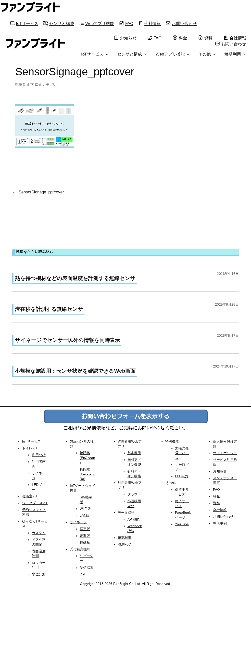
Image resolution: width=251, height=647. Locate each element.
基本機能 (134, 453)
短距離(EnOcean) (87, 457)
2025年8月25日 (227, 304)
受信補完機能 (80, 549)
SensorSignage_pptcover (41, 192)
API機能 (133, 519)
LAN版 (85, 515)
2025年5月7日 (228, 335)
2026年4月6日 (228, 274)
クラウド (134, 494)
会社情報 (152, 23)
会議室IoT (29, 496)
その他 (205, 54)
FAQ (129, 23)
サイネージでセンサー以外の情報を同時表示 (67, 340)
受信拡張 (86, 567)
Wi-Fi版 (85, 509)
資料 (208, 37)
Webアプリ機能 (99, 23)
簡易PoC (124, 544)
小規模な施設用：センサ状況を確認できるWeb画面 (75, 371)
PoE (83, 574)
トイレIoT (29, 448)
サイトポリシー (225, 453)
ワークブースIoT (35, 503)
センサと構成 (61, 23)
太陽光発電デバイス (182, 453)
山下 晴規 (34, 85)
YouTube (181, 524)
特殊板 (85, 542)
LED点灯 (181, 476)
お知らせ (128, 37)
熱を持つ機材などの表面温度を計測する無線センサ (75, 278)
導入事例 (220, 523)
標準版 (85, 529)
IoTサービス (27, 23)
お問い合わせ (184, 23)
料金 (183, 37)
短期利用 (233, 54)
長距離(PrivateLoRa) (87, 474)
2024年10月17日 (226, 366)
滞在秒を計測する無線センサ (49, 309)
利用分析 (39, 455)
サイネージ (78, 522)
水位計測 (39, 574)
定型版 (85, 536)
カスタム (39, 533)
